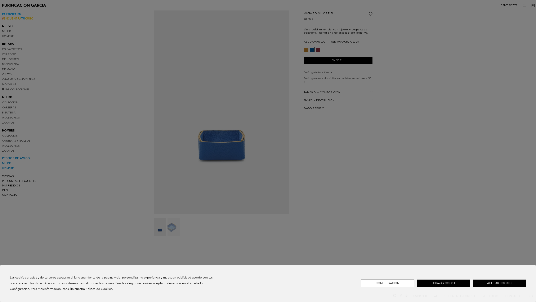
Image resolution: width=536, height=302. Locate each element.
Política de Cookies (99, 289)
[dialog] (268, 283)
